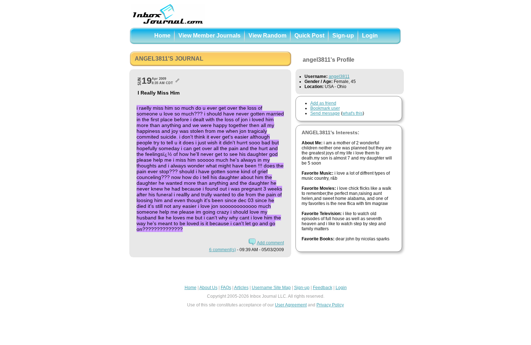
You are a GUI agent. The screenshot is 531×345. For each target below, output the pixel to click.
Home (162, 35)
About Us (208, 287)
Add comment (270, 242)
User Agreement (291, 304)
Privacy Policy (330, 304)
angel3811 (339, 76)
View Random (267, 35)
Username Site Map (271, 287)
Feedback (322, 287)
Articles (241, 287)
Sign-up (343, 35)
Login (370, 35)
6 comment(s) (222, 249)
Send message (325, 113)
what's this (352, 113)
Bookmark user (325, 108)
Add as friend (323, 103)
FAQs (226, 287)
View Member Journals (209, 35)
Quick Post (309, 35)
